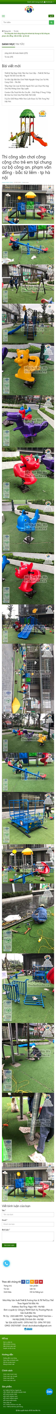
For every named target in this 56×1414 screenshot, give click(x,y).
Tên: (4, 1210)
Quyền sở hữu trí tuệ (9, 1348)
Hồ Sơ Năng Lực (36, 1292)
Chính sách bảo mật (9, 1380)
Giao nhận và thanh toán (10, 1360)
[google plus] (36, 1282)
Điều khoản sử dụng (9, 1344)
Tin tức (6, 1289)
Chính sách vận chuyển (10, 1376)
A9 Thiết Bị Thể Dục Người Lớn (12, 1390)
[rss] (32, 1282)
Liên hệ (32, 1289)
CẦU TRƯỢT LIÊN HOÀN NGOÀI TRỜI (14, 1392)
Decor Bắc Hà (7, 1402)
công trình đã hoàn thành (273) (16, 53)
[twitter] (28, 1282)
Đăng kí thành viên (8, 1364)
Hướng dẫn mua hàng (10, 1358)
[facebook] (23, 1282)
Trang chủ (8, 1286)
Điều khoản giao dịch (9, 1346)
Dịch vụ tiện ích (7, 1342)
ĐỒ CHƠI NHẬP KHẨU (10, 1400)
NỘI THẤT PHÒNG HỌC (10, 1396)
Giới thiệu (7, 1292)
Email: (4, 1220)
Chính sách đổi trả (8, 1378)
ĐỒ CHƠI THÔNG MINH (10, 1398)
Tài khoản (49, 2)
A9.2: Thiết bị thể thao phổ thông (13, 1406)
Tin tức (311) (9, 57)
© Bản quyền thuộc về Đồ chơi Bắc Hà (28, 1410)
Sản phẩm (34, 1286)
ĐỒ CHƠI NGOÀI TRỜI (10, 1394)
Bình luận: (6, 1230)
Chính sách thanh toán (10, 1374)
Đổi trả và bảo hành (9, 1362)
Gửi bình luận (9, 1245)
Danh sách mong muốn (35, 2)
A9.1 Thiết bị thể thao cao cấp (12, 1404)
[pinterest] (41, 1282)
